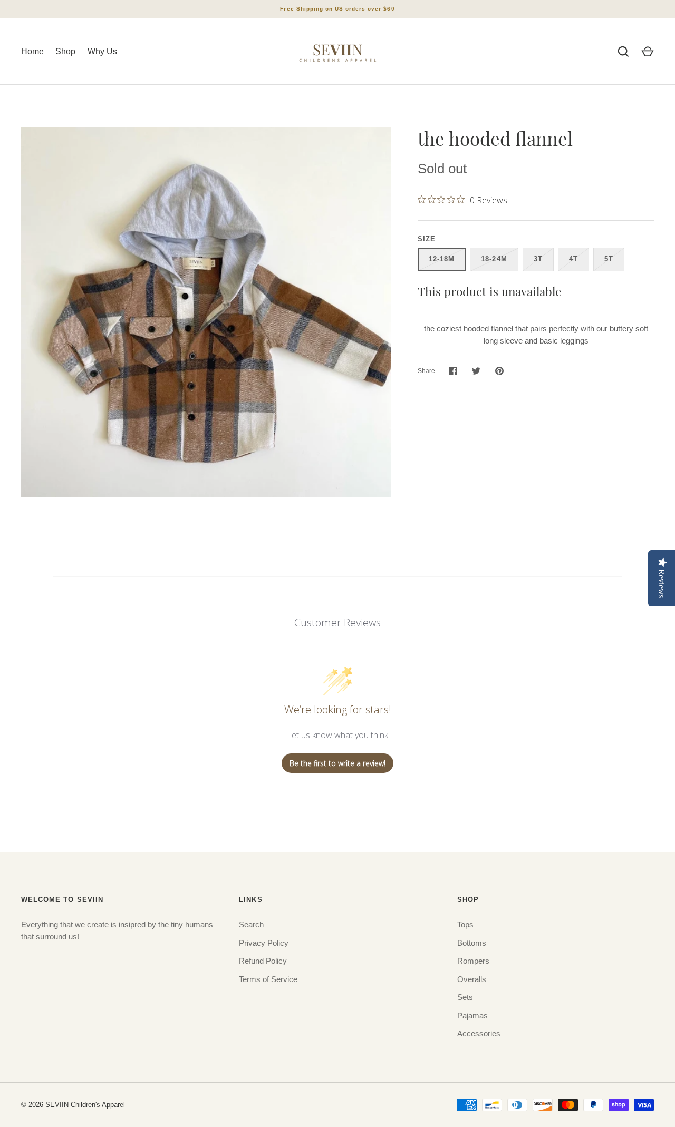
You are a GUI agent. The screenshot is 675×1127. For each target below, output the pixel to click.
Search (251, 924)
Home (32, 51)
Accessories (478, 1033)
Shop (65, 51)
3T (538, 259)
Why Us (102, 51)
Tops (465, 924)
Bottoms (471, 942)
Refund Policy (263, 960)
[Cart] (647, 51)
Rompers (473, 960)
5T (608, 259)
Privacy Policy (263, 942)
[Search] (623, 51)
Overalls (471, 979)
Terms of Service (268, 979)
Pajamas (472, 1015)
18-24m (494, 259)
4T (573, 259)
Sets (465, 997)
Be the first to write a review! (337, 763)
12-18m (442, 259)
